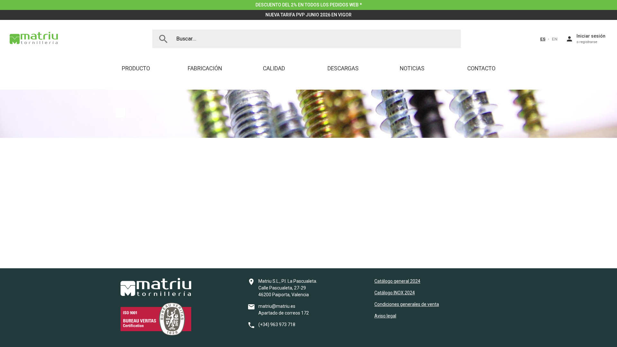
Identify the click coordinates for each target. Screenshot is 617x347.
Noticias (412, 68)
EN (555, 38)
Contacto (481, 68)
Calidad (274, 68)
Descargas (343, 68)
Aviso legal (385, 315)
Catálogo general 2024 (397, 281)
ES (542, 38)
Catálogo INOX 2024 (394, 292)
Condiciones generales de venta (406, 304)
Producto (136, 68)
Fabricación (205, 68)
